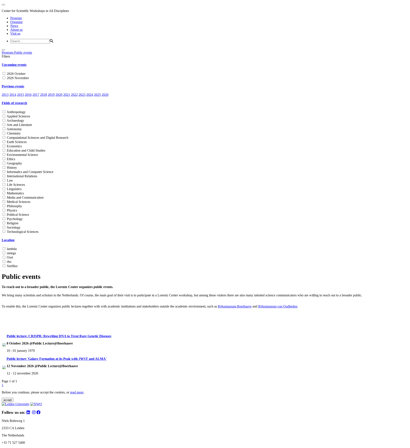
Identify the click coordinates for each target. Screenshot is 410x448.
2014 (12, 94)
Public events (23, 52)
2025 (97, 94)
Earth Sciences (16, 142)
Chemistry (13, 133)
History (11, 167)
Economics (14, 146)
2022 (74, 94)
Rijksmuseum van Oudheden (277, 306)
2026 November (17, 78)
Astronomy (14, 129)
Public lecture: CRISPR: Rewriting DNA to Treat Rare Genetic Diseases (59, 336)
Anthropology (16, 112)
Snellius (12, 266)
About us (16, 29)
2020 (59, 94)
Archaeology (15, 120)
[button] (205, 65)
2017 (35, 94)
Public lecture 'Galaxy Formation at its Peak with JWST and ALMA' (57, 359)
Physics (11, 210)
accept (7, 400)
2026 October (15, 73)
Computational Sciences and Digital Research (37, 137)
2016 (28, 94)
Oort (9, 257)
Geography (14, 163)
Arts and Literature (19, 125)
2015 (20, 94)
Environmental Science (22, 155)
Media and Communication (25, 197)
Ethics (10, 159)
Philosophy (14, 206)
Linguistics (14, 189)
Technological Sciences (22, 232)
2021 (66, 94)
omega (11, 253)
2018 (43, 94)
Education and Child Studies (25, 150)
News (14, 26)
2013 (5, 94)
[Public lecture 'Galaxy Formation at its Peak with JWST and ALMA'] (4, 368)
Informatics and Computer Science (29, 172)
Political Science (17, 214)
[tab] (205, 65)
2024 (89, 94)
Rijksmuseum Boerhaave (235, 306)
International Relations (21, 176)
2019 (51, 94)
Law (9, 180)
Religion (12, 223)
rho (8, 261)
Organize (16, 22)
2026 (105, 94)
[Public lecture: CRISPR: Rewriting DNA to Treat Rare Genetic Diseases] (4, 345)
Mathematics (15, 193)
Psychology (14, 219)
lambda (11, 249)
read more (76, 392)
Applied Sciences (18, 116)
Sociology (13, 227)
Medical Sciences (18, 202)
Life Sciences (15, 184)
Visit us (15, 33)
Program (16, 18)
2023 (82, 94)
